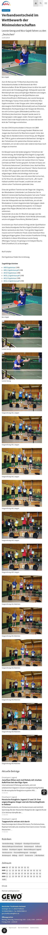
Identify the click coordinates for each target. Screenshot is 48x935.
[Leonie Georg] (24, 333)
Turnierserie (29, 855)
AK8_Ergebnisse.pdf (11, 270)
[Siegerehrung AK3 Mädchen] (24, 716)
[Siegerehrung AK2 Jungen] (24, 461)
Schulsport (18, 843)
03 (22, 867)
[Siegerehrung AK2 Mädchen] (24, 652)
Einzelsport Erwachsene (32, 843)
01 (28, 867)
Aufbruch (38, 846)
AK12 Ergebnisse (10, 278)
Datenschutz (34, 928)
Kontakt (4, 928)
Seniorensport (29, 846)
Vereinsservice (7, 852)
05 (16, 867)
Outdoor (5, 849)
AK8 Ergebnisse (10, 267)
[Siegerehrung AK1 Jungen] (24, 397)
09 (16, 870)
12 (7, 870)
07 (10, 867)
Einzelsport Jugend (15, 849)
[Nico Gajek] (24, 58)
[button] (4, 930)
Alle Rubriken (39, 855)
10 (13, 870)
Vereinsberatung (7, 843)
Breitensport (6, 855)
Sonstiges (33, 852)
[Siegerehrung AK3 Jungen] (24, 525)
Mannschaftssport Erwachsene (12, 846)
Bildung (14, 855)
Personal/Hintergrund (21, 852)
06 (13, 867)
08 (7, 867)
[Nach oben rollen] (43, 928)
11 (10, 870)
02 (25, 867)
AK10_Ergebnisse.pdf (12, 275)
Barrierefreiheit (23, 928)
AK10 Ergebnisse (10, 273)
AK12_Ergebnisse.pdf (12, 281)
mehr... (4, 879)
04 (19, 867)
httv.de (4, 886)
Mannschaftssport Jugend (32, 849)
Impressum (12, 928)
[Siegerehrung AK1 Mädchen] (24, 589)
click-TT (21, 855)
